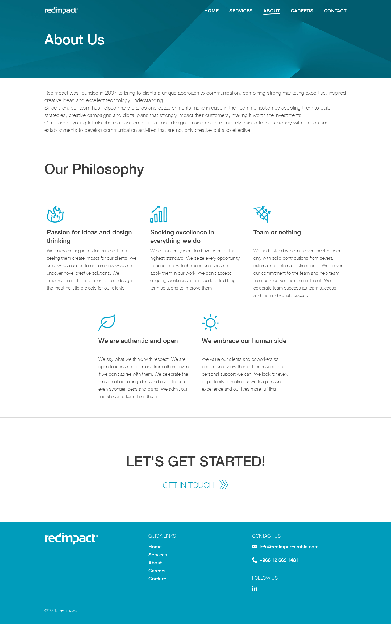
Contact (157, 578)
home (211, 11)
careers (302, 11)
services (241, 11)
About (155, 563)
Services (157, 555)
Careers (156, 570)
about (271, 11)
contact (335, 11)
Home (155, 547)
